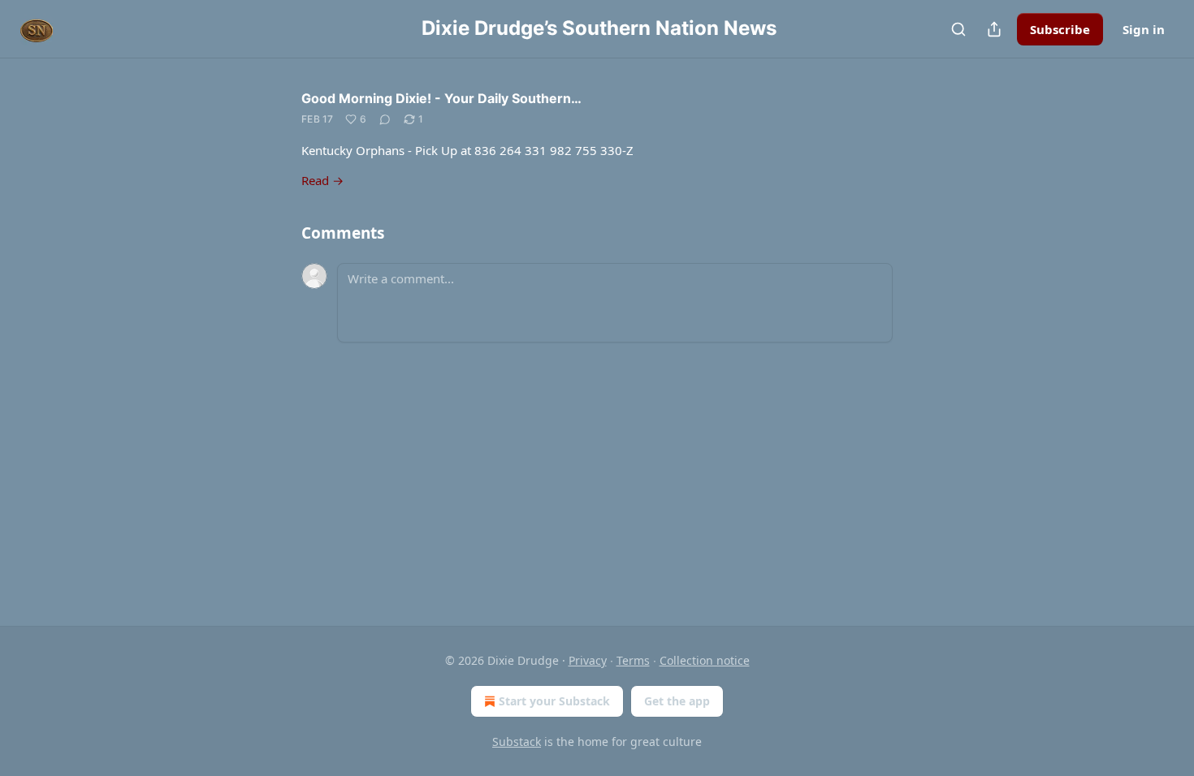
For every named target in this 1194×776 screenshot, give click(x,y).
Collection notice (705, 660)
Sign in (1144, 29)
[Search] (958, 29)
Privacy (588, 660)
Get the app (677, 701)
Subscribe (1060, 29)
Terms (633, 660)
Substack (516, 741)
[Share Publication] (994, 29)
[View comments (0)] (385, 119)
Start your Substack (554, 701)
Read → (322, 180)
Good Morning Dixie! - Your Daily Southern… (441, 98)
